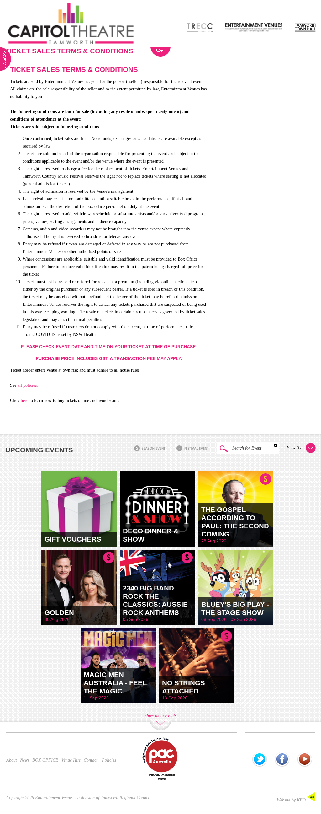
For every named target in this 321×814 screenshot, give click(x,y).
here (25, 400)
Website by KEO (292, 800)
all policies (27, 385)
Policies (109, 760)
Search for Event (246, 448)
